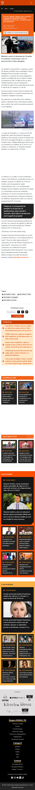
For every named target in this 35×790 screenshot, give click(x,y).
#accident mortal (10, 300)
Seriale (17, 752)
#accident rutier (9, 294)
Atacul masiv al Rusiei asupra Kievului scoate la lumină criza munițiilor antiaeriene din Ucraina (8, 400)
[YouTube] (17, 777)
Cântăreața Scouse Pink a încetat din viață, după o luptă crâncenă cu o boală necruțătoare (18, 353)
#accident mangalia (11, 297)
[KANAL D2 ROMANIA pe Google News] (11, 312)
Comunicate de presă (17, 739)
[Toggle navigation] (31, 3)
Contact (17, 726)
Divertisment (7, 474)
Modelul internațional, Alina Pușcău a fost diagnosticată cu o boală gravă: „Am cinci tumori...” (25, 653)
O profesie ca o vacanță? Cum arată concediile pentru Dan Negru (8, 542)
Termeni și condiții (17, 724)
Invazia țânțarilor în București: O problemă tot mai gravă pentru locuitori (25, 398)
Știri (17, 757)
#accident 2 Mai (25, 294)
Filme (17, 754)
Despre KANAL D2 (17, 720)
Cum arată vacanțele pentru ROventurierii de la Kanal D (25, 675)
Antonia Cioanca (11, 25)
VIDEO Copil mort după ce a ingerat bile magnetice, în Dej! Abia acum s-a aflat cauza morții (18, 336)
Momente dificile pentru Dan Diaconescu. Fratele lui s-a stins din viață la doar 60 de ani (8, 677)
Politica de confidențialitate (17, 734)
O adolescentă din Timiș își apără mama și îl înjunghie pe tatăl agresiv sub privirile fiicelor (9, 457)
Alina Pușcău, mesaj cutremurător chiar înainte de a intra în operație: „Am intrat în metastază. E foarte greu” (8, 653)
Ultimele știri (9, 378)
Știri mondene (7, 585)
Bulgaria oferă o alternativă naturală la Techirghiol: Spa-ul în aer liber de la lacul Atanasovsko (25, 457)
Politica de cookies (17, 731)
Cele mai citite (10, 436)
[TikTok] (23, 777)
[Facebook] (12, 777)
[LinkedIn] (20, 777)
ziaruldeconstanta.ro (21, 257)
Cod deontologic (17, 729)
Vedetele (17, 746)
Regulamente (18, 737)
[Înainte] (31, 436)
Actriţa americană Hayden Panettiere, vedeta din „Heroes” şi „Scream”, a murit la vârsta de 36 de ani (17, 596)
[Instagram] (15, 777)
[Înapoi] (28, 436)
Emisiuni (17, 749)
